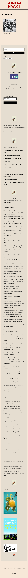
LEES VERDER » (6, 33)
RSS (14, 555)
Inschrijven (10, 102)
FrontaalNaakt (14, 5)
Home (14, 573)
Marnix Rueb (7, 14)
